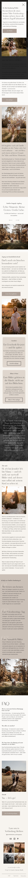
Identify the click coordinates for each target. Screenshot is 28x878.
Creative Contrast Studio (16, 870)
